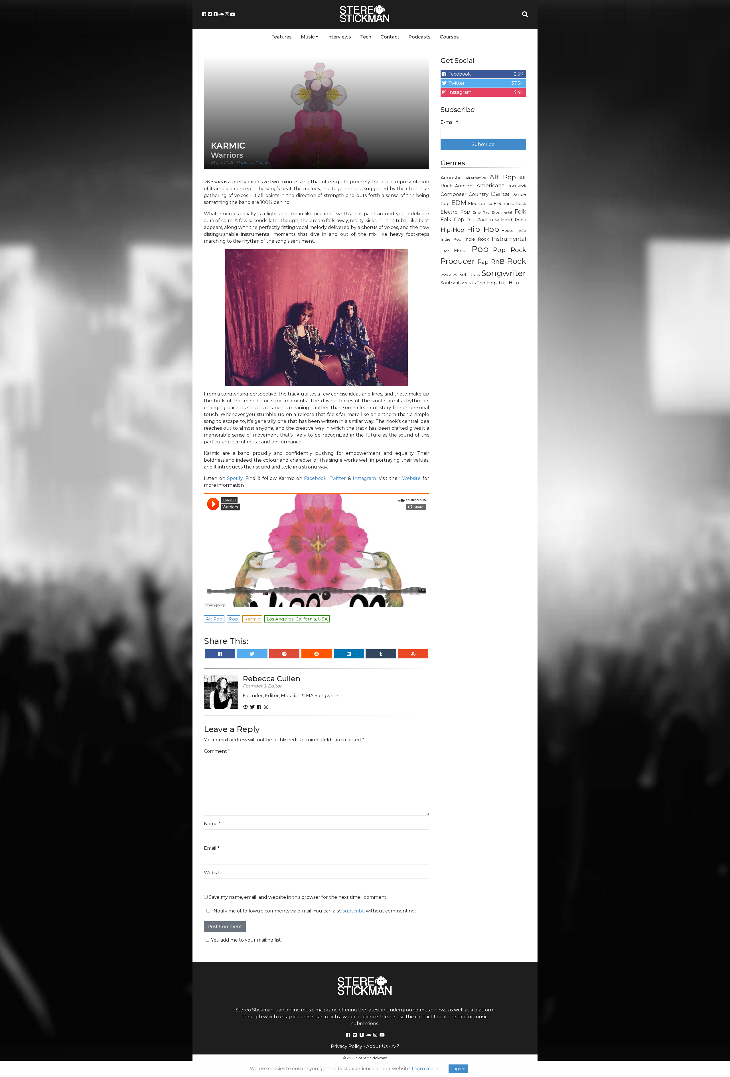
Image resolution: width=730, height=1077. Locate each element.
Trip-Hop (487, 282)
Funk (494, 220)
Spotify (235, 478)
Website (411, 478)
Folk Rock (477, 219)
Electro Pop (455, 212)
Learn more (425, 1068)
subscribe (354, 911)
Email (212, 848)
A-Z (396, 1046)
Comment (217, 751)
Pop (480, 249)
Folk (520, 211)
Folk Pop (452, 219)
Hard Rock (513, 219)
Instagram (364, 478)
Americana (490, 185)
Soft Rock (469, 274)
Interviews (339, 37)
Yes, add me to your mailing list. (246, 940)
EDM (458, 202)
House (508, 230)
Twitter (337, 478)
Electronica (480, 203)
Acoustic (451, 177)
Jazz (445, 250)
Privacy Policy (346, 1046)
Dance (500, 193)
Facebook (315, 478)
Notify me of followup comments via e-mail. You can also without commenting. (314, 911)
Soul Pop (459, 283)
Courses (449, 37)
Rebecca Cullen (252, 162)
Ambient (464, 185)
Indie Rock (476, 239)
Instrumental (509, 239)
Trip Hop (508, 282)
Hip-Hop (452, 229)
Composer (454, 194)
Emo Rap (481, 212)
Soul (445, 282)
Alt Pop (503, 177)
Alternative (475, 178)
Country (478, 194)
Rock (516, 261)
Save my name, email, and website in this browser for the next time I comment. (298, 897)
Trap (472, 283)
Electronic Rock (510, 203)
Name (212, 823)
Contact (389, 37)
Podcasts (419, 37)
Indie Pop (451, 239)
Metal (460, 250)
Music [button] (308, 37)
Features (281, 37)
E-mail (449, 122)
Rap (482, 261)
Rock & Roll (449, 275)
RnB (497, 261)
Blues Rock (516, 186)
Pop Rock (509, 249)
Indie (521, 230)
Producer (458, 261)
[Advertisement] (483, 381)
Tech (365, 37)
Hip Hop (483, 229)
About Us (377, 1046)
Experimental (502, 212)
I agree (458, 1068)
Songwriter (503, 273)
